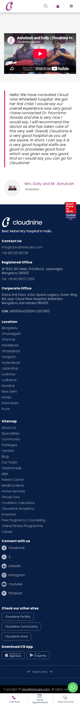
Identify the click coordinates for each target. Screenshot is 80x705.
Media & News (13, 485)
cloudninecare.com (36, 689)
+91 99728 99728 (15, 253)
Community (11, 439)
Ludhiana (9, 380)
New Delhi (9, 391)
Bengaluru (10, 328)
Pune (6, 409)
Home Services (13, 491)
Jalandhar (10, 368)
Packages (9, 445)
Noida (6, 397)
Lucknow (8, 374)
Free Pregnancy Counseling (23, 520)
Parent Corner (13, 480)
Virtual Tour (11, 497)
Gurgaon (9, 357)
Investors (9, 514)
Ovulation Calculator (18, 503)
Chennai (8, 339)
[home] (22, 6)
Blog (5, 457)
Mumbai (8, 386)
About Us (9, 428)
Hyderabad (11, 363)
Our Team (9, 462)
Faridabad (10, 345)
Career (7, 532)
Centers (8, 451)
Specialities (10, 433)
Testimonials (12, 468)
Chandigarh (11, 334)
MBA (5, 474)
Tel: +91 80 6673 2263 (18, 279)
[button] (71, 6)
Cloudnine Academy (18, 509)
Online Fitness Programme (22, 526)
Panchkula (10, 403)
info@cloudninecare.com (22, 247)
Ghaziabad (11, 351)
